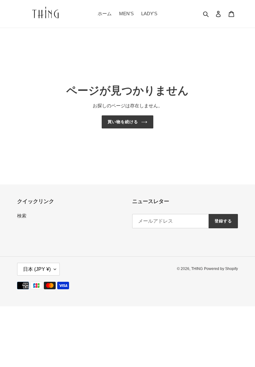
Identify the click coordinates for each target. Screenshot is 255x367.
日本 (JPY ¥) (37, 269)
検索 (21, 215)
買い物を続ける (123, 121)
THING (197, 269)
